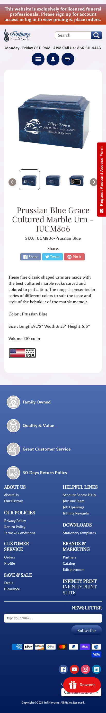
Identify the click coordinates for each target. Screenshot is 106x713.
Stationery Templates (79, 533)
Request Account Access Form (101, 177)
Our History (13, 501)
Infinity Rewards (76, 513)
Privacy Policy (15, 521)
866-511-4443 (89, 48)
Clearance (12, 589)
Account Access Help (79, 495)
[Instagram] (85, 669)
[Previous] (12, 182)
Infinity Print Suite (80, 590)
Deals (8, 583)
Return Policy (14, 527)
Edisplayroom (73, 569)
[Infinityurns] (17, 35)
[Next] (94, 182)
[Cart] (67, 59)
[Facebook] (63, 669)
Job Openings (73, 507)
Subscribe (86, 630)
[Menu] (38, 59)
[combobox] (73, 35)
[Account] (53, 59)
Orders (9, 557)
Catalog (69, 563)
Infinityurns (51, 702)
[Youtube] (74, 669)
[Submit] (96, 35)
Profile (9, 563)
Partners (69, 557)
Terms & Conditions (19, 533)
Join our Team (73, 501)
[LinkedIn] (96, 669)
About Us (11, 495)
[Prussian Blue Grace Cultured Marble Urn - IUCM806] (29, 179)
